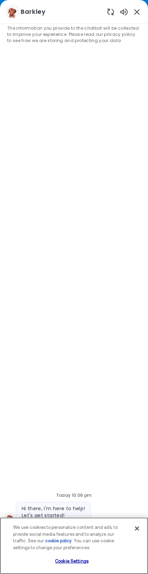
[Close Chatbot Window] (137, 12)
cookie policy (58, 541)
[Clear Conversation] (111, 11)
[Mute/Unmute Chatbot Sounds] (124, 12)
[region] (74, 284)
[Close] (137, 528)
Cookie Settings (71, 561)
